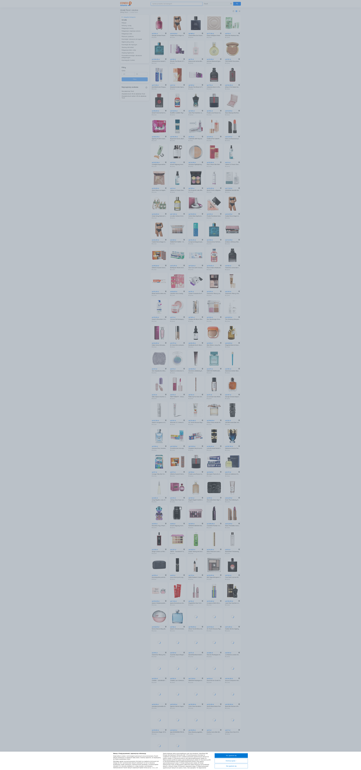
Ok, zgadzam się (231, 755)
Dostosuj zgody (230, 761)
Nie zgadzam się (231, 766)
